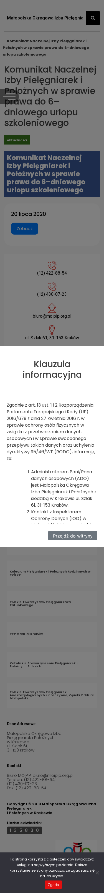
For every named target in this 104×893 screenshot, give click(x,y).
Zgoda (53, 884)
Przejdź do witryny (73, 536)
